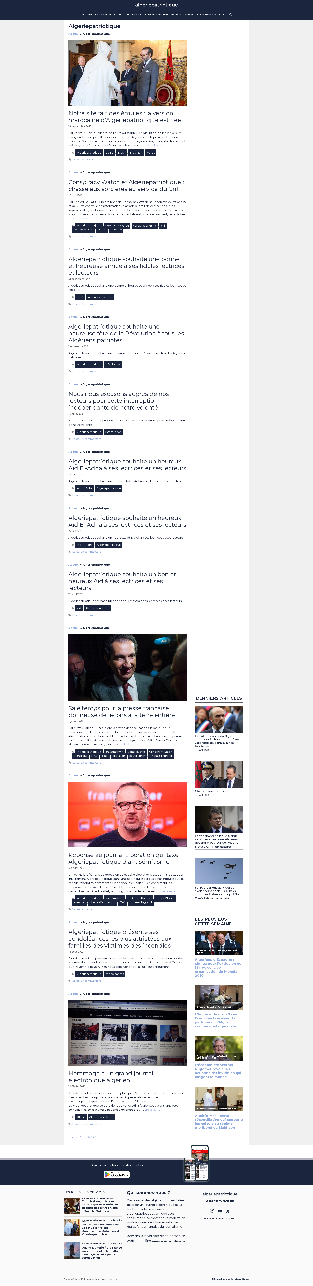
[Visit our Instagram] (220, 1211)
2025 (80, 297)
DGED (109, 152)
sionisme (116, 229)
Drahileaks (80, 755)
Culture (162, 14)
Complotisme (136, 751)
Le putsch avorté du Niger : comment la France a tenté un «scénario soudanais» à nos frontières (217, 741)
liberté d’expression (102, 902)
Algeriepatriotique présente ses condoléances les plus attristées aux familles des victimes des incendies (119, 938)
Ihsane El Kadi (165, 898)
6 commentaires (221, 898)
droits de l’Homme (140, 898)
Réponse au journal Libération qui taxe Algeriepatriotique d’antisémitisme (123, 858)
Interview (116, 14)
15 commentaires (221, 846)
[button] (230, 15)
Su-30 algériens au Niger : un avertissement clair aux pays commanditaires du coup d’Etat (217, 891)
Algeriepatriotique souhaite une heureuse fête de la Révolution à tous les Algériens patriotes (126, 333)
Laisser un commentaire (86, 236)
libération (119, 755)
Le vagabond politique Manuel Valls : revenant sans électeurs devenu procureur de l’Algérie (217, 839)
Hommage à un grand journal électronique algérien (110, 1077)
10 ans (81, 1117)
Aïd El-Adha (84, 488)
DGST (122, 152)
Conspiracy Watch (117, 225)
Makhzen (136, 152)
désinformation (83, 229)
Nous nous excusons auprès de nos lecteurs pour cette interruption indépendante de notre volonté (118, 400)
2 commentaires (82, 909)
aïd (79, 608)
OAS (123, 902)
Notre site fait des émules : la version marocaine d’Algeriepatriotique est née (124, 116)
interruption (113, 431)
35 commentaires (82, 159)
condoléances (114, 973)
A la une (101, 14)
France (101, 229)
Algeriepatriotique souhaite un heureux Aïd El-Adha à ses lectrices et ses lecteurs (127, 465)
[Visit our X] (227, 1211)
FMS (94, 755)
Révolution (112, 364)
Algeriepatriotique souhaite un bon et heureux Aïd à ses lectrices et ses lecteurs (122, 581)
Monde (148, 14)
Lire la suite (156, 145)
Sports (176, 14)
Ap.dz (223, 14)
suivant (91, 1136)
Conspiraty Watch (160, 751)
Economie (134, 14)
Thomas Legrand (161, 755)
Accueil (87, 14)
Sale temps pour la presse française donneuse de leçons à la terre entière (121, 711)
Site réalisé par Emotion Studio (230, 1279)
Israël (104, 755)
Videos (188, 14)
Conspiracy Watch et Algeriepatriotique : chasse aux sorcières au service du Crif (126, 185)
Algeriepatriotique (89, 152)
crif (163, 225)
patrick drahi (137, 755)
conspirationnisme (145, 225)
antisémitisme (114, 751)
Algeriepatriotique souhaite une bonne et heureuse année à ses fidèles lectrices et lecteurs (126, 266)
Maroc (151, 152)
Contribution (206, 14)
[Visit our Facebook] (212, 1211)
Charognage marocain (211, 791)
